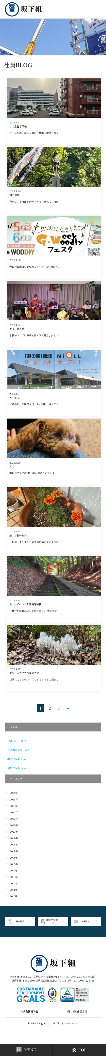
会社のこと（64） (17, 741)
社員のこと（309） (18, 767)
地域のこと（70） (17, 758)
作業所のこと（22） (18, 749)
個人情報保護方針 (77, 1011)
